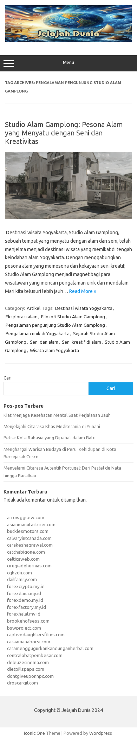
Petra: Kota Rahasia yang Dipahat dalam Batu (50, 437)
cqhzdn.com (19, 572)
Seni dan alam (44, 341)
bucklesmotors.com (27, 531)
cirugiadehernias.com (29, 565)
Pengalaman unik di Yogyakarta (38, 333)
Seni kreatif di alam (81, 341)
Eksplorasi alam (22, 316)
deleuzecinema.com (28, 662)
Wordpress (100, 733)
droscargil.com (22, 683)
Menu (68, 62)
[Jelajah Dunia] (68, 40)
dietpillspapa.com (25, 669)
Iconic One (34, 733)
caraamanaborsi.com (28, 641)
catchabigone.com (26, 552)
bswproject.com (24, 628)
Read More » (82, 291)
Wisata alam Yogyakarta (54, 350)
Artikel (33, 308)
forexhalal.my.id (23, 614)
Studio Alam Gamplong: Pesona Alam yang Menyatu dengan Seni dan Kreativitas (64, 132)
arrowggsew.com (25, 517)
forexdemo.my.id (25, 600)
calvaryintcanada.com (29, 538)
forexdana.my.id (24, 593)
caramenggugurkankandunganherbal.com (50, 648)
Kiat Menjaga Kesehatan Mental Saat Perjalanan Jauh (57, 415)
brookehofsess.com (28, 621)
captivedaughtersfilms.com (36, 634)
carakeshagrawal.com (30, 545)
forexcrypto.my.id (26, 586)
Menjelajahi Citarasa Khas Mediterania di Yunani (52, 426)
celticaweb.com (23, 559)
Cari (8, 377)
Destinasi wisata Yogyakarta (83, 308)
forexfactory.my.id (26, 607)
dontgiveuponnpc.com (30, 676)
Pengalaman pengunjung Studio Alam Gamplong (55, 325)
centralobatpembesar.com (35, 655)
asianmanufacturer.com (31, 524)
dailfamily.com (22, 579)
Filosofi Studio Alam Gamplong (73, 316)
